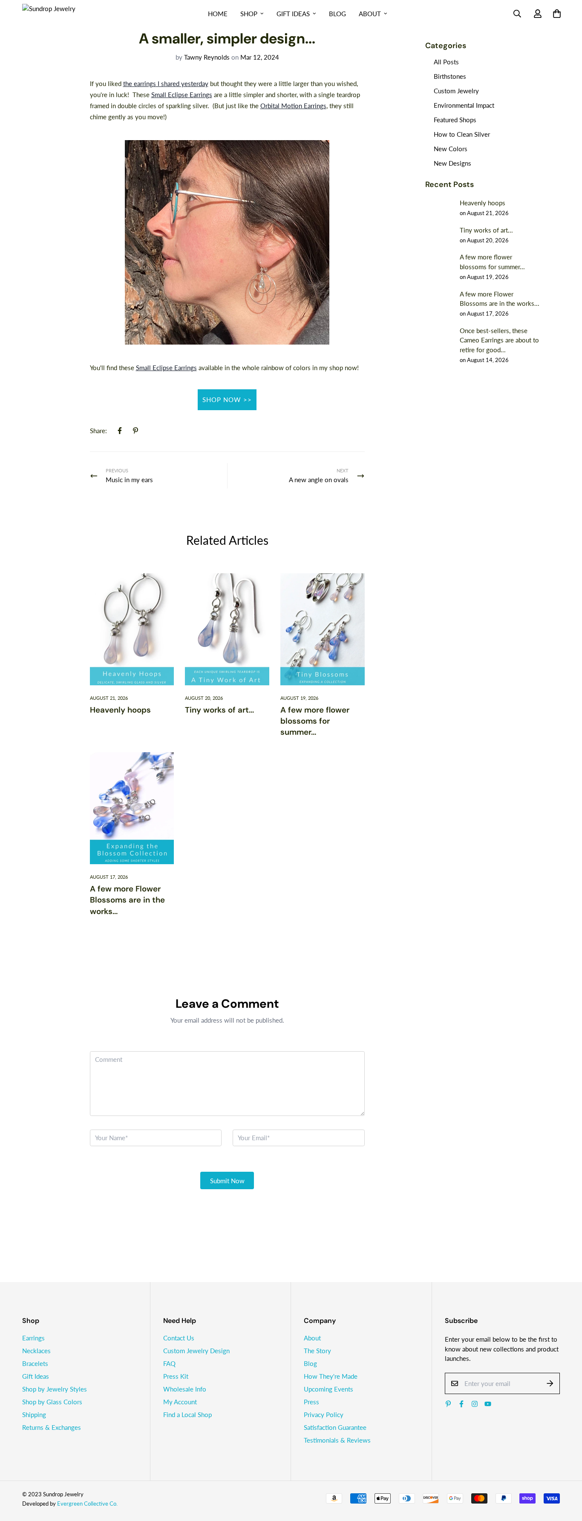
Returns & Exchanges (51, 1427)
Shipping (34, 1414)
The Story (317, 1350)
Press (311, 1402)
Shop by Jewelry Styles (54, 1389)
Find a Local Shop (187, 1414)
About (370, 13)
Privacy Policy (323, 1414)
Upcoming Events (328, 1389)
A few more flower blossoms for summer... (314, 721)
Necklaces (36, 1350)
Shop (248, 13)
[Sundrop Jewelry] (58, 13)
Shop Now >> (227, 399)
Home (218, 13)
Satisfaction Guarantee (335, 1427)
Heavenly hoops (120, 709)
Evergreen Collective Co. (87, 1503)
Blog (337, 13)
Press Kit (175, 1376)
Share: (98, 430)
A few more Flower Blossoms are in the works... (127, 900)
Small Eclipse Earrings (181, 94)
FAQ (169, 1363)
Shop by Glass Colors (52, 1402)
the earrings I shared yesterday (165, 83)
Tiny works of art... (219, 709)
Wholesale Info (184, 1389)
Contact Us (178, 1338)
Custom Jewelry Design (196, 1350)
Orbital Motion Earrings (293, 105)
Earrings (33, 1338)
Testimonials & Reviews (337, 1440)
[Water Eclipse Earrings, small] (227, 241)
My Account (180, 1402)
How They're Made (330, 1376)
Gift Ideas (293, 13)
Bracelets (35, 1363)
